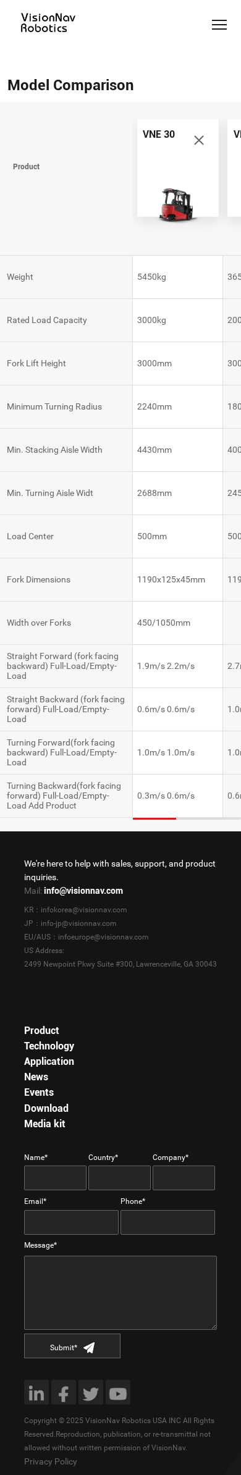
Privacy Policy (50, 1461)
